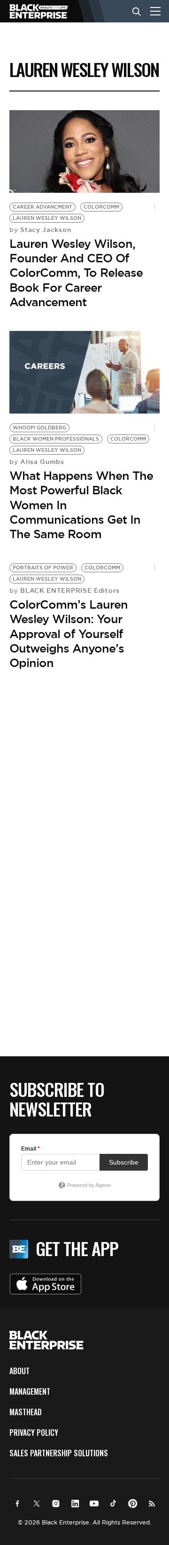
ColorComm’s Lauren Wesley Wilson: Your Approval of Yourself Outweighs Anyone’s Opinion (68, 633)
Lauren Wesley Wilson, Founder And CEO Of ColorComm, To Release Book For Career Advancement (76, 272)
